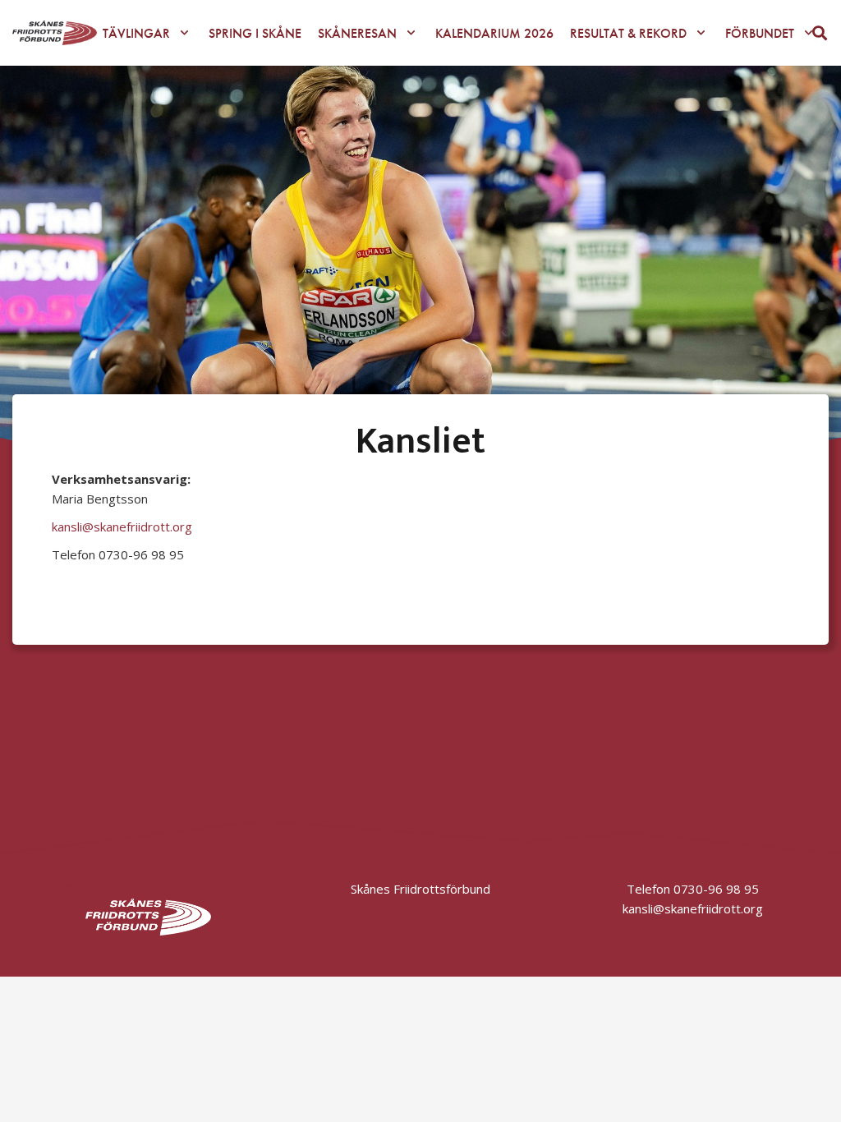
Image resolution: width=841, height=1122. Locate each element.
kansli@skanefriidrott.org (122, 526)
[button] (184, 32)
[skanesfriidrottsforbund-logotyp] (54, 33)
